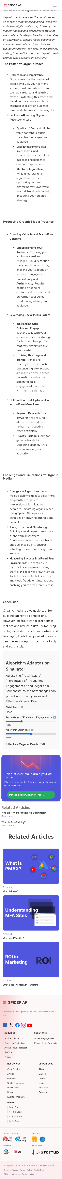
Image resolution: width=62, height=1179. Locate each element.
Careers (42, 1074)
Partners (43, 1092)
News (10, 1092)
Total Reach (28, 707)
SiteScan (8, 1052)
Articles (10, 1074)
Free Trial (43, 1088)
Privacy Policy (26, 1170)
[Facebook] (17, 1025)
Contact (42, 1078)
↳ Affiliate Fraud (16, 1116)
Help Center (13, 1088)
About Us (43, 1069)
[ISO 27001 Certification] (34, 1139)
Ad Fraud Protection (13, 1038)
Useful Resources (15, 1083)
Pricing (7, 1057)
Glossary (11, 1078)
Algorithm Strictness (31, 729)
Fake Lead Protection (14, 1043)
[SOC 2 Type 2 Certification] (42, 1139)
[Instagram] (23, 1025)
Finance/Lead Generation (46, 1043)
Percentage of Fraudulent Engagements (31, 717)
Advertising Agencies (44, 1038)
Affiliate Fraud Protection (15, 1048)
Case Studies (13, 1069)
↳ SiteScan (14, 1121)
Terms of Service (11, 1170)
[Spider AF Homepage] (15, 1002)
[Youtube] (29, 1025)
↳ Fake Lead (15, 1112)
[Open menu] (55, 5)
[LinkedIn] (5, 1025)
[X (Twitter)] (11, 1025)
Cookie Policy (39, 1170)
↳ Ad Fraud (14, 1107)
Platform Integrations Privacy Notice (19, 1174)
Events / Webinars (16, 1097)
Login (41, 1083)
